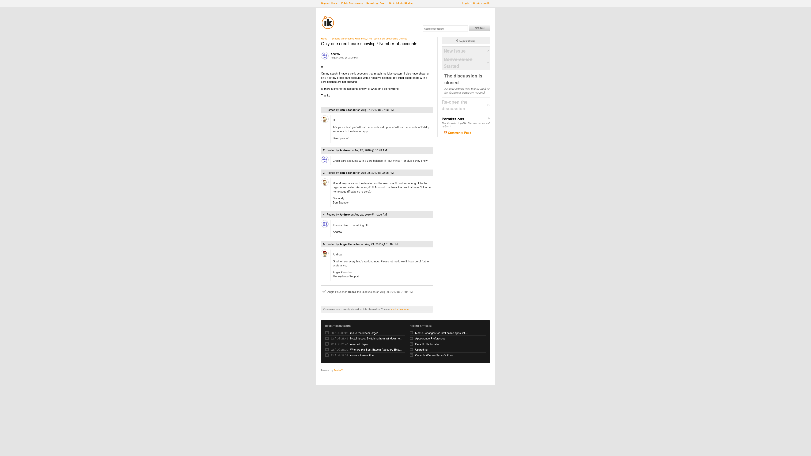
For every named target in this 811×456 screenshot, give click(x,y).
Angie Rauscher (350, 244)
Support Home (329, 3)
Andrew (335, 54)
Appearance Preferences (430, 338)
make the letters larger (364, 333)
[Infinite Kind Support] (328, 28)
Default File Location (427, 344)
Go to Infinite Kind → (401, 3)
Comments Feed (459, 132)
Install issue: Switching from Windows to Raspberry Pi (376, 338)
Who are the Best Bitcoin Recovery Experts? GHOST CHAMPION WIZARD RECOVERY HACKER (376, 349)
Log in (465, 3)
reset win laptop (359, 344)
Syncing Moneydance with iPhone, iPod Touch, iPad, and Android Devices (369, 38)
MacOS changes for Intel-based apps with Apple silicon (441, 333)
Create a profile (481, 3)
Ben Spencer (348, 110)
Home (324, 38)
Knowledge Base (375, 3)
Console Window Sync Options (434, 355)
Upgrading (421, 349)
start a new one (400, 309)
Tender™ (338, 370)
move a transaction (362, 355)
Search (479, 28)
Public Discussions (352, 3)
